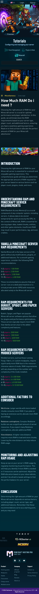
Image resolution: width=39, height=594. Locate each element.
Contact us (31, 570)
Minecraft (22, 55)
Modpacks (4, 573)
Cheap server (5, 581)
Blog (15, 575)
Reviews (16, 577)
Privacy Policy (32, 575)
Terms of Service (33, 573)
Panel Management (14, 50)
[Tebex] (23, 533)
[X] (19, 560)
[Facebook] (15, 560)
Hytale (3, 575)
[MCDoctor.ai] (23, 538)
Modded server (5, 584)
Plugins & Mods (30, 50)
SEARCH (19, 59)
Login (22, 3)
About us (17, 580)
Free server (4, 578)
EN (14, 2)
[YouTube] (24, 560)
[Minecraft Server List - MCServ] (23, 544)
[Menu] (2, 2)
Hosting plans (5, 570)
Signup (32, 3)
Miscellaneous (10, 96)
